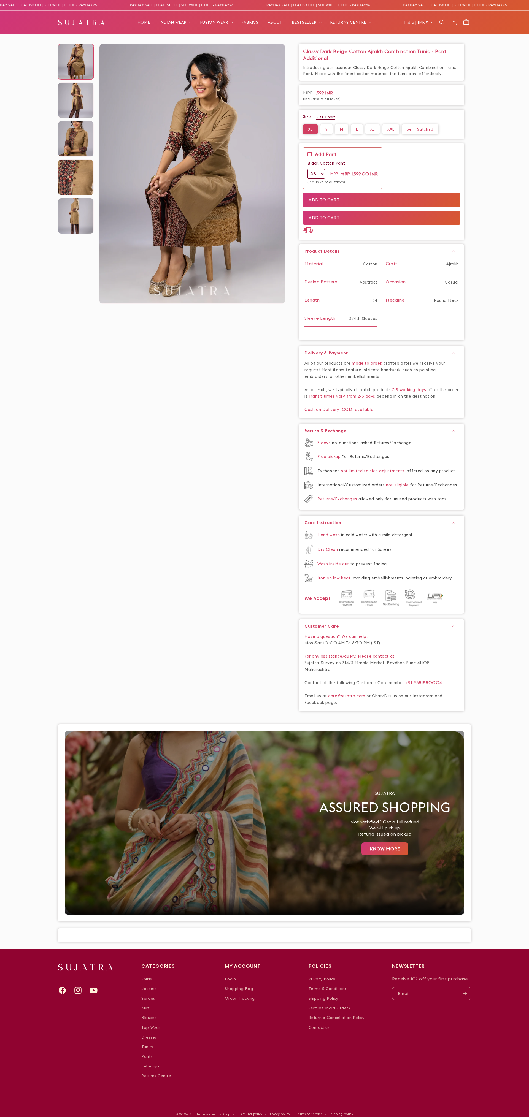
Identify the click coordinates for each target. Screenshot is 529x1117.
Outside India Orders (329, 1007)
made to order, (368, 363)
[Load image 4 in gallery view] (76, 177)
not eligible (398, 484)
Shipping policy (340, 1114)
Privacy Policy (322, 979)
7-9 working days (409, 389)
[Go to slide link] (264, 823)
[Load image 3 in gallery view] (76, 139)
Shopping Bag (239, 988)
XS (310, 129)
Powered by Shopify (219, 1114)
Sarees (148, 998)
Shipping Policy (323, 998)
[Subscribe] (465, 993)
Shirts (146, 979)
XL (372, 129)
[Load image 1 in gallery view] (76, 62)
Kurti (145, 1007)
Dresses (149, 1037)
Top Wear (150, 1027)
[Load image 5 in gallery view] (76, 216)
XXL (390, 129)
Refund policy (251, 1114)
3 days (324, 442)
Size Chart (325, 117)
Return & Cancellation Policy (337, 1017)
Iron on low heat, (335, 578)
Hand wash (329, 534)
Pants (146, 1056)
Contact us (319, 1027)
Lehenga (150, 1066)
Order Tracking (240, 998)
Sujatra (196, 1114)
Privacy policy (279, 1114)
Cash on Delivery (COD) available (338, 409)
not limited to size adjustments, (374, 470)
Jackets (148, 988)
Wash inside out (333, 563)
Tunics (147, 1046)
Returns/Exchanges (337, 498)
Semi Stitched (420, 129)
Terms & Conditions (328, 988)
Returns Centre (156, 1075)
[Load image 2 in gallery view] (76, 100)
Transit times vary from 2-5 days (342, 396)
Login (230, 979)
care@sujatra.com (346, 695)
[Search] (442, 22)
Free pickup (329, 456)
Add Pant (325, 154)
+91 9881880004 (424, 682)
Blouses (148, 1017)
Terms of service (309, 1114)
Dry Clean (328, 549)
